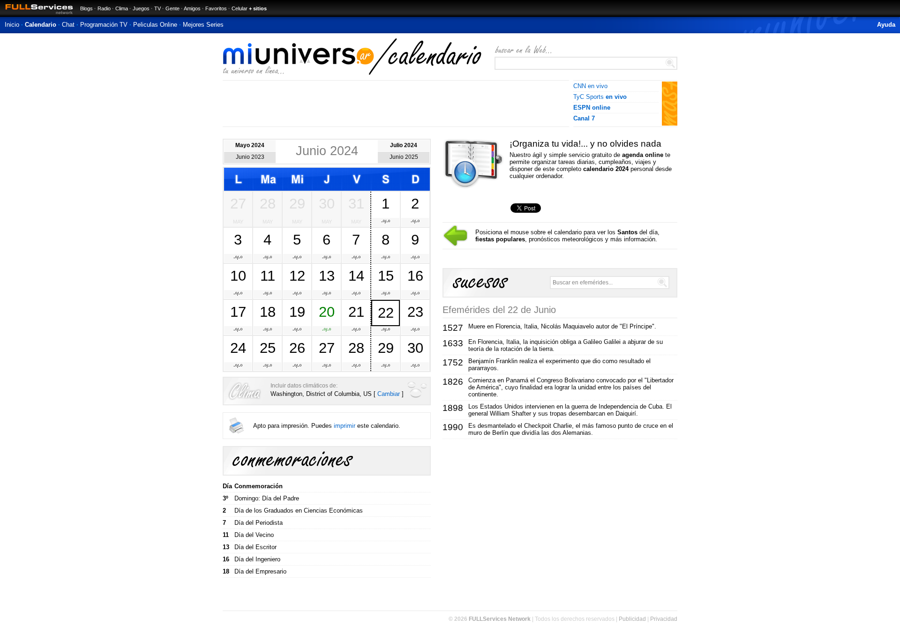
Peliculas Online (155, 24)
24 (238, 348)
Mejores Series (203, 24)
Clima (121, 8)
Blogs (86, 8)
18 (268, 312)
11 (267, 275)
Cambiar (388, 393)
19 (297, 312)
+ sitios (258, 8)
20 (327, 312)
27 (238, 203)
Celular (240, 8)
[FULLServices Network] (36, 14)
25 (268, 348)
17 (238, 312)
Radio (104, 8)
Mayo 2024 (249, 145)
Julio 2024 (403, 145)
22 (386, 312)
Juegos (141, 8)
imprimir (344, 425)
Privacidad (663, 619)
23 (415, 312)
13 (327, 275)
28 (268, 203)
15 (386, 275)
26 (297, 348)
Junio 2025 (404, 157)
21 (356, 312)
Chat (68, 24)
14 (356, 275)
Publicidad (632, 619)
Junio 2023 (250, 157)
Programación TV (104, 24)
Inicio (12, 24)
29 (297, 203)
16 (415, 275)
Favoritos (216, 8)
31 (356, 203)
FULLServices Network (500, 619)
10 (238, 275)
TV (157, 8)
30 (327, 203)
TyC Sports (600, 96)
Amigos (192, 8)
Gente (172, 8)
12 (297, 275)
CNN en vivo (590, 85)
